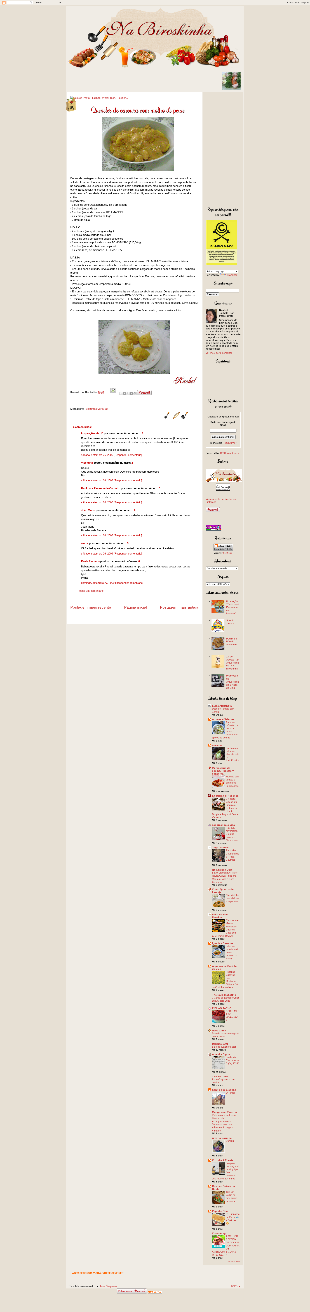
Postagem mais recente (90, 607)
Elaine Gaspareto (108, 1286)
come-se (217, 745)
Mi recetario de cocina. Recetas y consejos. (223, 770)
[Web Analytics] (155, 1292)
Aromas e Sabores (223, 719)
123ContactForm (229, 453)
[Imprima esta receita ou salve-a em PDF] (113, 392)
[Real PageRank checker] (213, 529)
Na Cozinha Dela (222, 869)
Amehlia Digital (221, 1054)
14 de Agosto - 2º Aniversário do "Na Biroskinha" (232, 662)
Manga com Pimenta (224, 1112)
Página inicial (135, 607)
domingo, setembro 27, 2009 (98, 582)
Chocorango (219, 1233)
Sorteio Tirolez (230, 622)
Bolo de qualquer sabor (224, 1046)
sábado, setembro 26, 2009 (97, 454)
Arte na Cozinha (222, 1138)
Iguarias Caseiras (222, 943)
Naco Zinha (219, 1030)
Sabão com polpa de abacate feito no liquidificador (232, 754)
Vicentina (87, 462)
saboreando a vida (223, 824)
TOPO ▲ (236, 1286)
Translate (232, 274)
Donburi (230, 1141)
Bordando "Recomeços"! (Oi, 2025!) (232, 1060)
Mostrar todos (234, 1261)
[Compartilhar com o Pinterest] (135, 393)
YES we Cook (220, 1076)
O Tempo (230, 1092)
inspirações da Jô (92, 433)
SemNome (227, 553)
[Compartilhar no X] (128, 393)
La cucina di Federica (225, 795)
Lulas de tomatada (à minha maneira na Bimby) (232, 952)
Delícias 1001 (220, 1043)
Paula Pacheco (90, 561)
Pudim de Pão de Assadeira (232, 641)
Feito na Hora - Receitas (221, 916)
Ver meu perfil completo (219, 352)
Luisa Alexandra (222, 705)
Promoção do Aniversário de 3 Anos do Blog (232, 681)
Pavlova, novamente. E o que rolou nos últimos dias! (232, 834)
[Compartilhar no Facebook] (131, 393)
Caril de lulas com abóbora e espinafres (232, 898)
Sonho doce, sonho (224, 1089)
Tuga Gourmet (220, 847)
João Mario (88, 510)
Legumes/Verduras (97, 408)
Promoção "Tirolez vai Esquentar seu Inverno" (232, 607)
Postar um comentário (91, 590)
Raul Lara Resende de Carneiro (100, 488)
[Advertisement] (223, 149)
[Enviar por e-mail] (121, 393)
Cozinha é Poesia (222, 1160)
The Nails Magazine (224, 994)
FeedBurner (229, 442)
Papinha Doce (220, 1211)
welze (84, 543)
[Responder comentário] (128, 454)
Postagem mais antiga (179, 607)
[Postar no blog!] (124, 393)
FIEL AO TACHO (221, 1008)
